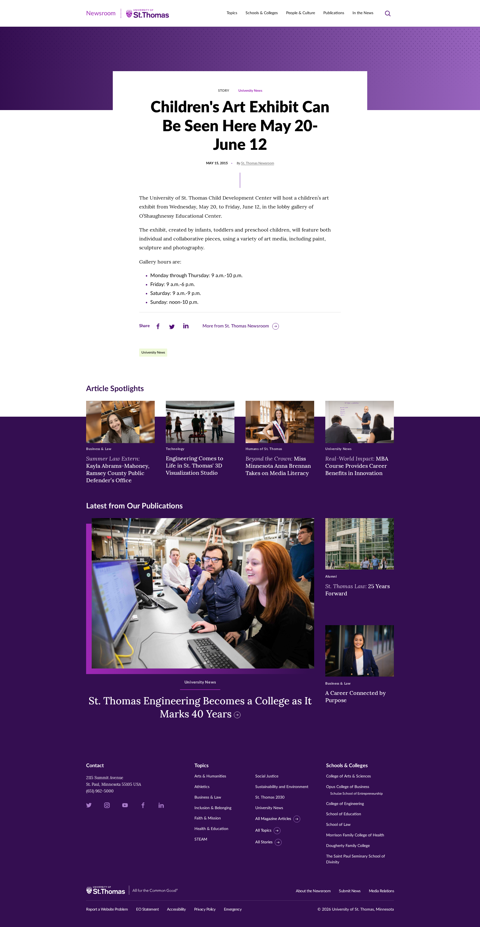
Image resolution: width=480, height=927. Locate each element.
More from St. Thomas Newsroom (235, 326)
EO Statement (147, 909)
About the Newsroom (313, 891)
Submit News (350, 891)
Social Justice (266, 776)
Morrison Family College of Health (355, 835)
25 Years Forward (357, 589)
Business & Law (207, 797)
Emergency (233, 909)
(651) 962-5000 (100, 791)
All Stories (263, 842)
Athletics (201, 787)
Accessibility (176, 909)
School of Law (338, 825)
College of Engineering (345, 804)
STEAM (200, 839)
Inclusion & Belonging (212, 808)
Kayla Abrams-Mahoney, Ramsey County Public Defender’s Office (117, 469)
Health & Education (211, 829)
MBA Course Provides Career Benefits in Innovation (356, 465)
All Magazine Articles (273, 819)
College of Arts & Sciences (348, 776)
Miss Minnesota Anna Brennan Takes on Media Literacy (278, 465)
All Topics (263, 830)
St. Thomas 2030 (269, 797)
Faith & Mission (207, 818)
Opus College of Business (354, 790)
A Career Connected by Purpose (355, 696)
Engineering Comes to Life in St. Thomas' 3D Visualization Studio (194, 465)
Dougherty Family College (348, 846)
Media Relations (381, 891)
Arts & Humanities (210, 776)
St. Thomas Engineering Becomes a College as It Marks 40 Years (200, 707)
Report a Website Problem (107, 909)
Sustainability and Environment (281, 787)
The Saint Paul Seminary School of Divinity (355, 859)
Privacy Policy (205, 909)
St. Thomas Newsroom (257, 163)
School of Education (343, 814)
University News (250, 90)
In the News (362, 13)
